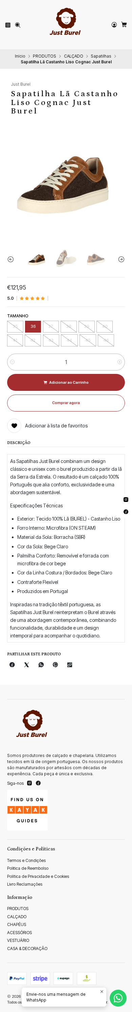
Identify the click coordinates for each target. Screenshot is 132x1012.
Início (20, 56)
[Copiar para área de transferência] (70, 665)
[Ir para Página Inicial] (66, 24)
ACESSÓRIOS (19, 932)
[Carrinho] (123, 25)
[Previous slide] (12, 259)
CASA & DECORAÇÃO (27, 948)
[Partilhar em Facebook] (12, 665)
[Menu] (8, 25)
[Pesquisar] (17, 25)
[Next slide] (120, 259)
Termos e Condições (26, 860)
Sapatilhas (101, 56)
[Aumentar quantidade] (120, 362)
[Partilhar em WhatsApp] (41, 665)
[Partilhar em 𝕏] (27, 665)
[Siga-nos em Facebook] (38, 783)
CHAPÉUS (16, 924)
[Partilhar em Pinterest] (55, 665)
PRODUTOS (44, 56)
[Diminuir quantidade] (12, 362)
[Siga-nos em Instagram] (29, 783)
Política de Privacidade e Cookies (38, 876)
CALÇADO (73, 56)
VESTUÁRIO (18, 940)
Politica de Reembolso (27, 868)
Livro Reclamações (24, 884)
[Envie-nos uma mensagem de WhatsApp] (118, 998)
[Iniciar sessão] (114, 25)
